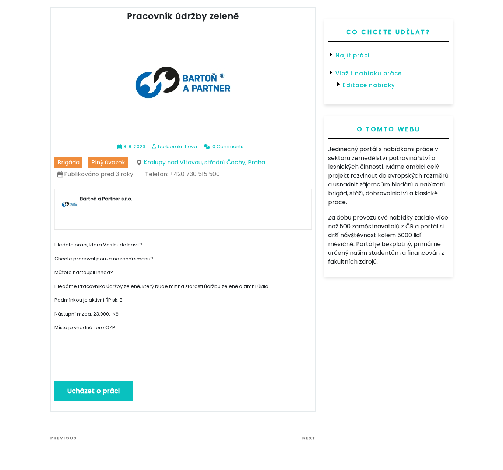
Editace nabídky (369, 85)
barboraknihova (177, 146)
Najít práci (352, 55)
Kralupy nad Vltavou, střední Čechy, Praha (204, 162)
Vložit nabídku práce (368, 73)
